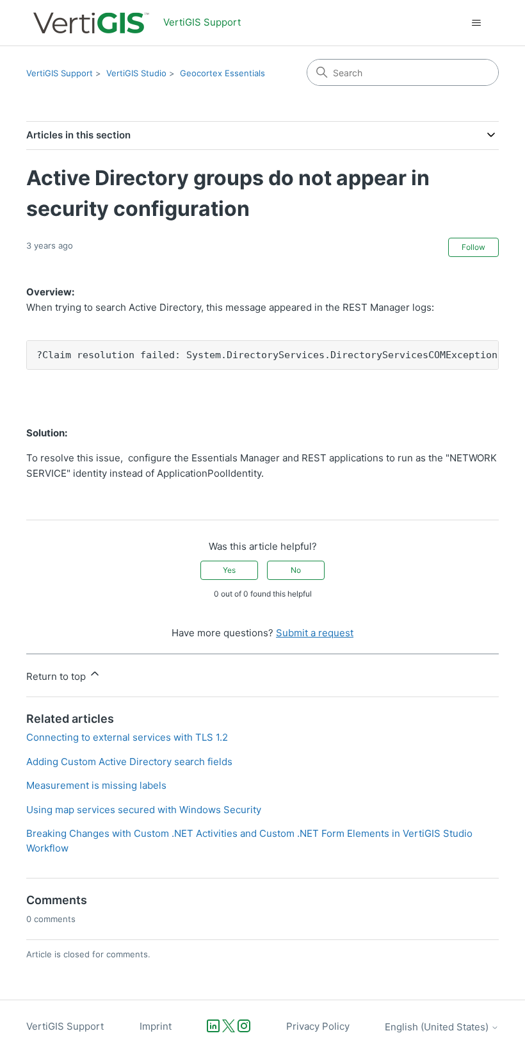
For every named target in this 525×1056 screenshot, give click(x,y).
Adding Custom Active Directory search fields (129, 761)
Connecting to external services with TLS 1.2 (127, 737)
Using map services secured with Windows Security (143, 810)
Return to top (57, 676)
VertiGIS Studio (136, 73)
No (296, 570)
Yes (229, 570)
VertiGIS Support (59, 73)
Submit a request (314, 633)
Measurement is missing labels (96, 785)
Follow (473, 247)
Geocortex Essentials (222, 73)
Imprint (156, 1026)
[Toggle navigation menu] (476, 23)
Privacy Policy (318, 1026)
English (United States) (438, 1026)
